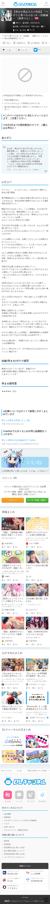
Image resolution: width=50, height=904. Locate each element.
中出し (8, 43)
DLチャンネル (25, 4)
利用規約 (7, 817)
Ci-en (14, 880)
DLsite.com (13, 872)
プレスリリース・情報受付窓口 (16, 830)
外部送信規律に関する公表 (14, 854)
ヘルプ (6, 824)
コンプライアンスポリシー (14, 857)
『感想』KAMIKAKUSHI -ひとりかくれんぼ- (36, 632)
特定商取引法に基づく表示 (14, 848)
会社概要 (7, 814)
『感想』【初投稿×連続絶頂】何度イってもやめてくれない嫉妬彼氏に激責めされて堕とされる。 (13, 536)
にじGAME (37, 872)
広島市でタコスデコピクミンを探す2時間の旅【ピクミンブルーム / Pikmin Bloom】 (37, 536)
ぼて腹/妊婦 (35, 43)
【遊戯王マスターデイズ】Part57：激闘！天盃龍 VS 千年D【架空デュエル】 (13, 569)
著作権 (6, 841)
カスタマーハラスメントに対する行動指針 (20, 820)
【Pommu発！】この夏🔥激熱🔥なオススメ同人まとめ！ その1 (36, 709)
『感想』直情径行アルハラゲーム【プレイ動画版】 (13, 634)
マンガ (31, 30)
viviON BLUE (37, 880)
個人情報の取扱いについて (14, 851)
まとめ (19, 771)
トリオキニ (13, 887)
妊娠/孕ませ (21, 43)
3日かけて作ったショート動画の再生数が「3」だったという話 (12, 709)
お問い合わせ (9, 827)
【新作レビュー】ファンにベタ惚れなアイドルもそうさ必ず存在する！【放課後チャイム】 (13, 602)
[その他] (39, 50)
